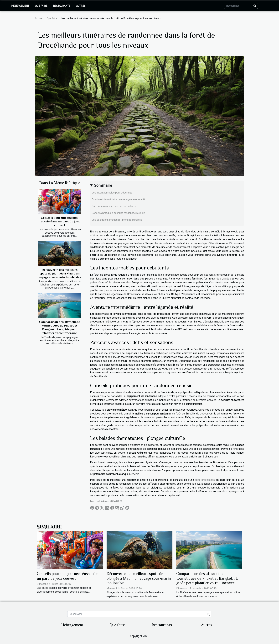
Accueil (39, 18)
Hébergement (20, 5)
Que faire (41, 5)
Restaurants (61, 5)
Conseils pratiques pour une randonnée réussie (118, 213)
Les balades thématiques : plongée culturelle (117, 219)
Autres (81, 5)
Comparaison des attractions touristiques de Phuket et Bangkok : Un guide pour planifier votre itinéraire (208, 578)
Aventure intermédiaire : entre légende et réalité (118, 199)
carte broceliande (205, 479)
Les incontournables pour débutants (112, 192)
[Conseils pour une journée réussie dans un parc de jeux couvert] (59, 201)
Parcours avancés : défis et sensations (114, 206)
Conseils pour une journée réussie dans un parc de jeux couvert (59, 221)
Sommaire (103, 185)
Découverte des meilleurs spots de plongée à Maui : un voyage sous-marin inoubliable (59, 273)
